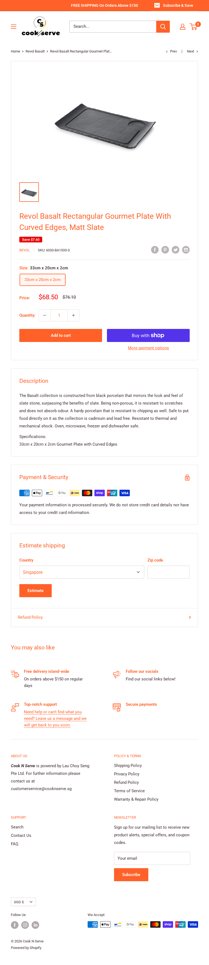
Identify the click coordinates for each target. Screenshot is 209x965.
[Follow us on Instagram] (25, 925)
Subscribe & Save (178, 5)
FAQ (14, 843)
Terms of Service (129, 790)
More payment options (148, 348)
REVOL (24, 250)
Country (26, 560)
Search (17, 827)
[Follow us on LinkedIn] (35, 925)
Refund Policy (30, 617)
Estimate (35, 590)
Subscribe (131, 874)
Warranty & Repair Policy (136, 799)
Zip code (155, 560)
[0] (193, 26)
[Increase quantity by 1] (73, 315)
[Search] (163, 27)
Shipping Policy (128, 765)
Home (15, 51)
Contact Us (21, 835)
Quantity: (27, 315)
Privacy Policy (126, 774)
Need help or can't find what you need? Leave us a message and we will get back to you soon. (55, 718)
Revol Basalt (35, 51)
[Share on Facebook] (155, 250)
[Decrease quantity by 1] (44, 315)
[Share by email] (186, 250)
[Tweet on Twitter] (175, 250)
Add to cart (61, 335)
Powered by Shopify (26, 948)
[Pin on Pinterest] (165, 250)
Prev (173, 51)
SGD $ (19, 902)
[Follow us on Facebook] (15, 925)
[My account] (182, 27)
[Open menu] (13, 26)
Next (190, 51)
